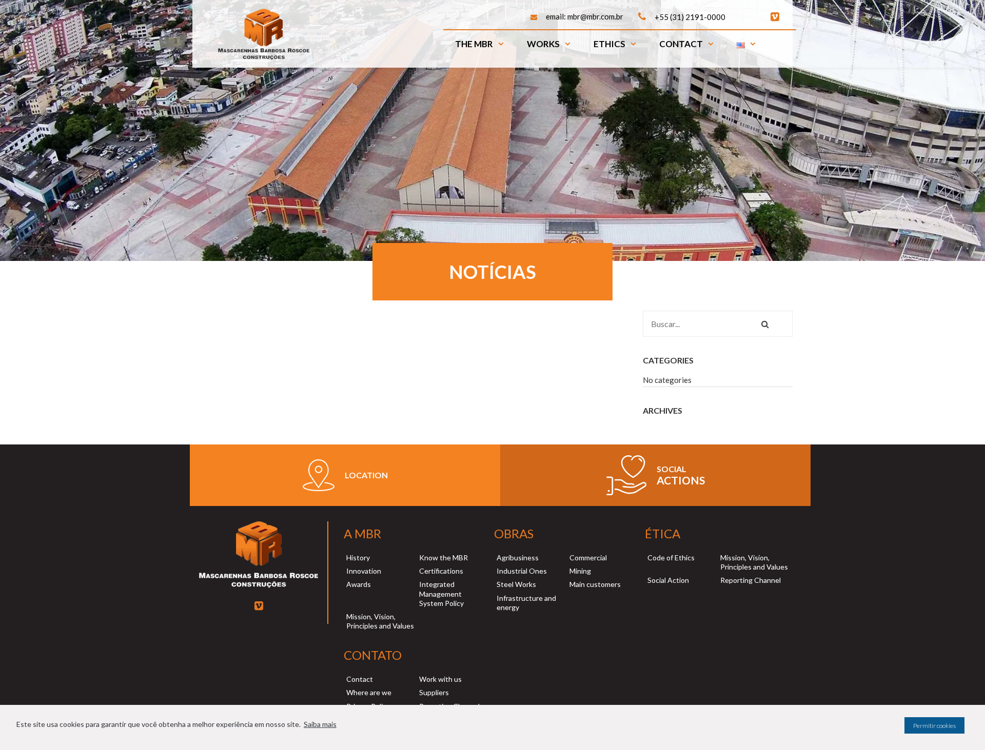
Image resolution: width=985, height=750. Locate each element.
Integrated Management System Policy (441, 593)
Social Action (668, 580)
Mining (580, 570)
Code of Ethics (671, 557)
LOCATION (366, 475)
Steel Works (516, 584)
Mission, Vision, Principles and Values (380, 621)
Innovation (363, 570)
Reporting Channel (750, 580)
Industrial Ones (522, 570)
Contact (681, 43)
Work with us (440, 679)
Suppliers (434, 692)
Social (671, 469)
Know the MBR (443, 557)
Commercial (588, 557)
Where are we (368, 692)
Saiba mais (320, 724)
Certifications (441, 570)
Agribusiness (518, 557)
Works (543, 43)
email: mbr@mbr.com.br (584, 16)
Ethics (609, 43)
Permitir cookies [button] (934, 725)
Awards (358, 584)
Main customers (595, 584)
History (358, 557)
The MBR (474, 43)
